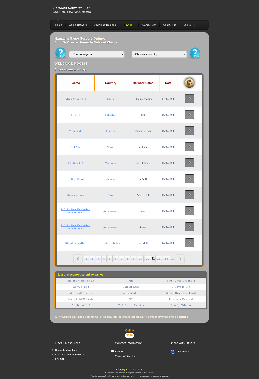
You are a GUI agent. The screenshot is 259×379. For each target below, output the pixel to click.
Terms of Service (123, 356)
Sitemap (60, 359)
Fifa (131, 280)
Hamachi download (66, 350)
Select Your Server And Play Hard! (72, 12)
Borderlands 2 (81, 305)
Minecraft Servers (81, 293)
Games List (149, 25)
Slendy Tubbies (181, 305)
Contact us (170, 25)
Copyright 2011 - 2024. (129, 369)
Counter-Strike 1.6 (131, 293)
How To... (129, 25)
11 (147, 258)
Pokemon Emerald (181, 299)
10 (140, 258)
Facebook (183, 351)
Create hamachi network (69, 354)
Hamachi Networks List (71, 8)
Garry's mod (81, 286)
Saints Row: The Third (181, 293)
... (172, 258)
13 (159, 258)
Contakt (119, 351)
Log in (187, 25)
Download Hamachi (105, 25)
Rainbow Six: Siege (81, 280)
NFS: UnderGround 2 (181, 280)
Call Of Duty (131, 286)
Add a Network (78, 25)
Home (58, 25)
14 (166, 258)
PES (131, 299)
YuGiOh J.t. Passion (131, 305)
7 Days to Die (181, 286)
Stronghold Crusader (81, 299)
